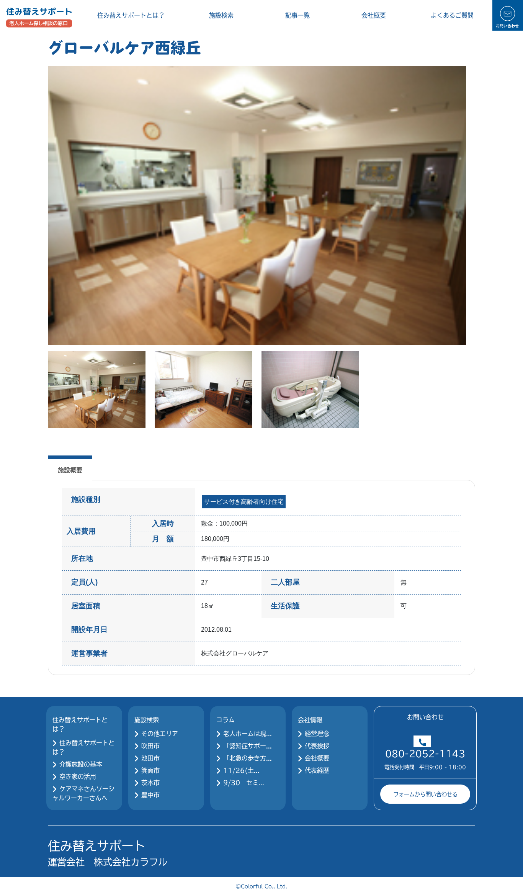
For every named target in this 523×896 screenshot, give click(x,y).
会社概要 (373, 15)
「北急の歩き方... (247, 758)
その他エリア (159, 734)
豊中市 (150, 795)
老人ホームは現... (247, 734)
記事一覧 (297, 15)
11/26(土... (241, 770)
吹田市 (150, 746)
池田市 (150, 758)
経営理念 (317, 734)
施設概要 (70, 469)
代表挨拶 (317, 746)
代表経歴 (317, 770)
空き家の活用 (77, 776)
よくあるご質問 (452, 15)
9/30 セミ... (243, 783)
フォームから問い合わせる (425, 794)
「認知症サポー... (247, 746)
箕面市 (150, 770)
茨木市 (150, 783)
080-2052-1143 (425, 753)
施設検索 (221, 15)
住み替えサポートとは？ (131, 15)
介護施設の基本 (80, 764)
